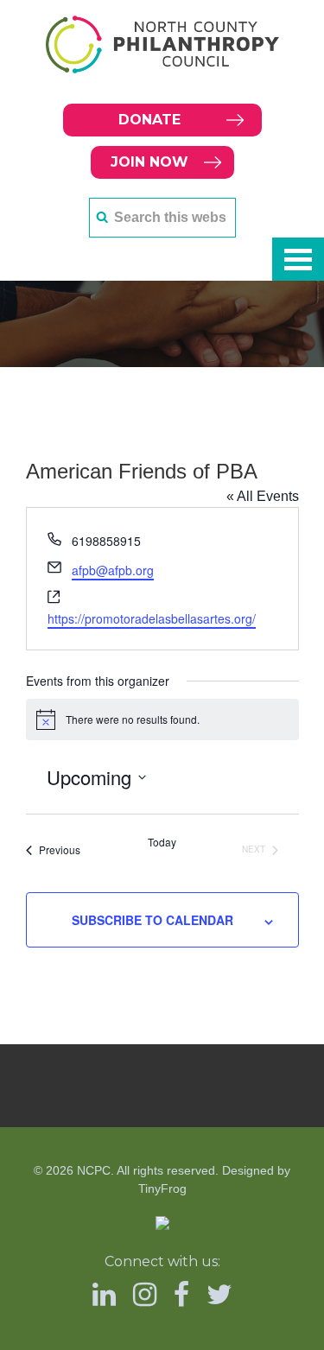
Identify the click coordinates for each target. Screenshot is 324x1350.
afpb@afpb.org (113, 570)
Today (162, 842)
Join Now (149, 162)
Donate (149, 119)
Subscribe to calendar (152, 920)
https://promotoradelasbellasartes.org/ (152, 618)
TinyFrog (162, 1188)
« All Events (262, 496)
